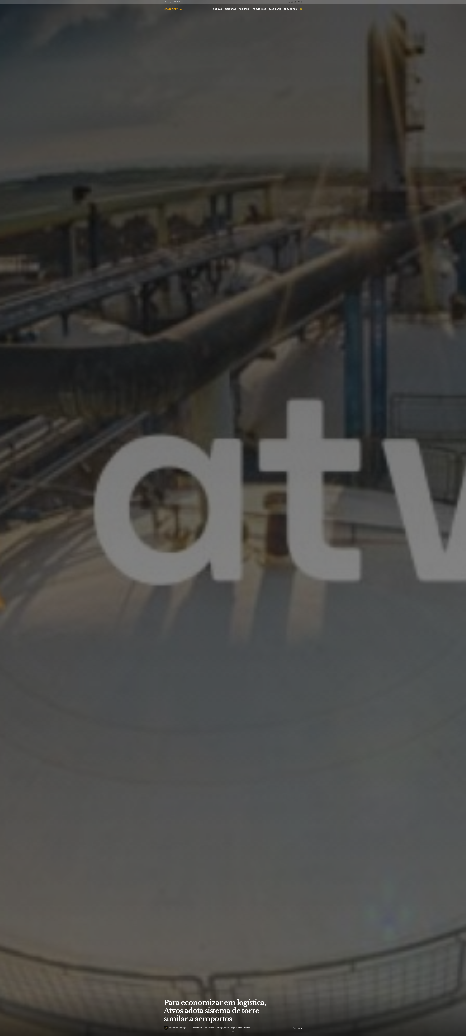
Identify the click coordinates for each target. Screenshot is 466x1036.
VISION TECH (244, 9)
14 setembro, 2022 (197, 1027)
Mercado (211, 1027)
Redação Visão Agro (179, 1027)
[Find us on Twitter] (295, 2)
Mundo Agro (219, 1027)
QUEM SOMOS (290, 9)
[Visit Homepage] (173, 9)
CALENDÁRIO (275, 9)
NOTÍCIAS (217, 9)
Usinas (226, 1027)
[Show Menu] (209, 9)
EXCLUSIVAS (230, 9)
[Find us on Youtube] (299, 2)
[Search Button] (301, 9)
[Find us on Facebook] (301, 2)
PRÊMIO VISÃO (259, 9)
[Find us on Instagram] (292, 2)
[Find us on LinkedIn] (289, 2)
